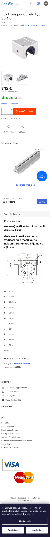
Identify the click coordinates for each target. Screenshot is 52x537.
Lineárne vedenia (22, 363)
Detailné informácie (9, 118)
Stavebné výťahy (25, 500)
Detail (42, 202)
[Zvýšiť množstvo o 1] (11, 109)
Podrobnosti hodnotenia (35, 25)
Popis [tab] (6, 214)
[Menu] (46, 3)
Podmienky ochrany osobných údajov (16, 440)
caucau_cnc (10, 395)
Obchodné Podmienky (10, 437)
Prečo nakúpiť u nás (9, 430)
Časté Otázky (7, 444)
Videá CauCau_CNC (13, 400)
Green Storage (33, 498)
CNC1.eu (12, 498)
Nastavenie (25, 521)
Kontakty (5, 423)
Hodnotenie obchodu (10, 447)
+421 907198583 (12, 391)
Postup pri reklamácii (10, 433)
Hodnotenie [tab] (15, 214)
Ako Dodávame (7, 426)
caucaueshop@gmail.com (16, 387)
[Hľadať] (31, 3)
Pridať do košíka (26, 111)
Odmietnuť (13, 530)
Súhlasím (37, 530)
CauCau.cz (22, 498)
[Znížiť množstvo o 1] (11, 112)
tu (32, 514)
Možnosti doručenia (9, 103)
